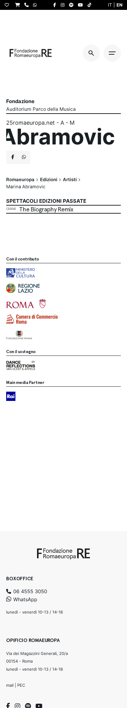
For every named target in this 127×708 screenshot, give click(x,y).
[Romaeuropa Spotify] (72, 5)
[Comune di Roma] (26, 303)
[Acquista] (19, 4)
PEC (21, 685)
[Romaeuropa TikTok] (91, 5)
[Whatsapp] (23, 157)
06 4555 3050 (29, 591)
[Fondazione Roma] (19, 334)
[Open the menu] (112, 53)
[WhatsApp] (36, 4)
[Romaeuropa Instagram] (64, 5)
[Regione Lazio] (23, 288)
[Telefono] (28, 4)
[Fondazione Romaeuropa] (30, 53)
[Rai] (10, 396)
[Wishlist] (8, 5)
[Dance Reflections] (20, 365)
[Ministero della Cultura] (20, 272)
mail (10, 685)
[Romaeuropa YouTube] (82, 5)
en (119, 4)
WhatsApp (24, 599)
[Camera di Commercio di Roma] (32, 319)
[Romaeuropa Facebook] (56, 5)
